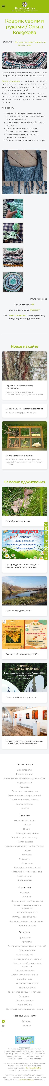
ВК (32, 304)
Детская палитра (23, 42)
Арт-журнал (24, 932)
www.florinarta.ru (26, 1080)
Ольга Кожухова (11, 81)
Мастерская (24, 815)
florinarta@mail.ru (33, 1068)
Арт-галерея (24, 887)
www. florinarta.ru (17, 315)
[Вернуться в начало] (24, 6)
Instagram (35, 310)
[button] (3, 6)
